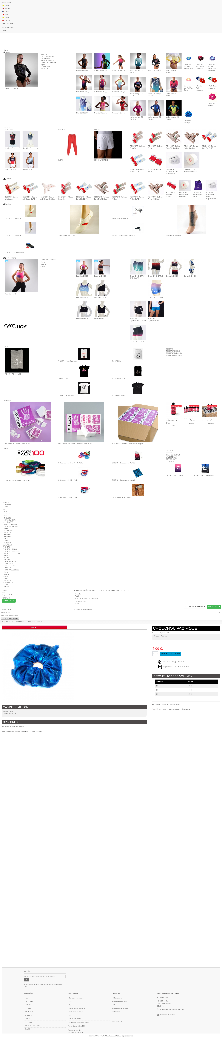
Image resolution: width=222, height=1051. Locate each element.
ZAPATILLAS (7, 545)
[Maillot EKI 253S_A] (120, 103)
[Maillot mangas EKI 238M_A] (174, 84)
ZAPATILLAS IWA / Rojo (13, 218)
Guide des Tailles (75, 1019)
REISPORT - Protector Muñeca (170, 195)
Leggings (43, 264)
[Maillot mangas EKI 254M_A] (138, 84)
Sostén (42, 266)
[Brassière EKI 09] (84, 288)
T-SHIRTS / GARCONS (174, 353)
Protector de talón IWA (173, 236)
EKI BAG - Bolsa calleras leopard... (124, 480)
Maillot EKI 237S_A (100, 92)
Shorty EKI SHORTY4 (155, 297)
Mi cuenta (116, 993)
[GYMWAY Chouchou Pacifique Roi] (38, 667)
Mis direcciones (118, 1005)
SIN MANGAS (45, 58)
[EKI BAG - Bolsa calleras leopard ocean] (138, 473)
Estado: (169, 632)
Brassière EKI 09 (82, 297)
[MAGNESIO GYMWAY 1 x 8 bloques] (30, 422)
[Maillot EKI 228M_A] (156, 61)
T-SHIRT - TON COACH (13, 374)
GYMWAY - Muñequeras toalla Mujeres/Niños (172, 171)
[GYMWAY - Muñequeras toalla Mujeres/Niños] (174, 160)
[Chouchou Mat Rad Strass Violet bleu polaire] (212, 58)
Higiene (42, 65)
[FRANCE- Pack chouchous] (200, 79)
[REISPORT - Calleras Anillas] (156, 137)
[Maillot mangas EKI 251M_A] (156, 108)
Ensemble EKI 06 (190, 276)
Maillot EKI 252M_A (11, 88)
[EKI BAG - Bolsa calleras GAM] (205, 468)
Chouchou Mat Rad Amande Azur (188, 66)
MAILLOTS (44, 54)
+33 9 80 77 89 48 (8, 27)
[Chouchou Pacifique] (188, 114)
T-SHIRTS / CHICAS (173, 351)
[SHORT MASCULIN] (108, 144)
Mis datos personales (120, 1008)
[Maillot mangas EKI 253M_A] (174, 108)
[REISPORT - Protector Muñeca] (156, 160)
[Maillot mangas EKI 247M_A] (138, 61)
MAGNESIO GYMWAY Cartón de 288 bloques (127, 444)
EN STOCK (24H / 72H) (48, 62)
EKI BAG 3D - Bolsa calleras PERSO (197, 195)
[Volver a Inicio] (2, 621)
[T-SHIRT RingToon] (138, 371)
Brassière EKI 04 (100, 276)
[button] (6, 502)
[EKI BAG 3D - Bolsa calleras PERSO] (198, 185)
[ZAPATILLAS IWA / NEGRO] (30, 245)
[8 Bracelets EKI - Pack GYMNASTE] (84, 455)
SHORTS (97, 130)
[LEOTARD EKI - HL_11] (30, 160)
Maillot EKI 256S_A (82, 70)
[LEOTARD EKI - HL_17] (12, 139)
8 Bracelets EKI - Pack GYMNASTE (70, 463)
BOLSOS (169, 453)
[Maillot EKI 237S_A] (102, 82)
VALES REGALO (171, 457)
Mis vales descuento (120, 1001)
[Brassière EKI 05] (21, 275)
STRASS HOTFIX (172, 459)
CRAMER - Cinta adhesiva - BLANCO (184, 195)
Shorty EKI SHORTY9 (155, 276)
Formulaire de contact (167, 1015)
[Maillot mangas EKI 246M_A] (174, 61)
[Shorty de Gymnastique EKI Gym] (138, 309)
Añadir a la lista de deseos (171, 704)
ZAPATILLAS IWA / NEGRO (14, 253)
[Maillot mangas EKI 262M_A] (138, 108)
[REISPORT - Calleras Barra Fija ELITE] (209, 137)
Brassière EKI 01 (100, 318)
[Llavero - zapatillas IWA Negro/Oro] (138, 228)
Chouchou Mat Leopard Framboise (200, 66)
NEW (5, 516)
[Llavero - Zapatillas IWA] (138, 211)
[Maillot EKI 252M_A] (21, 70)
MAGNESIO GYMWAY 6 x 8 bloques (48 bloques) (75, 444)
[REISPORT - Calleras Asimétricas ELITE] (30, 187)
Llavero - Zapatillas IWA (120, 218)
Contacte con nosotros (76, 998)
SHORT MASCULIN (101, 160)
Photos (34, 627)
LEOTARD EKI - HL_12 (12, 169)
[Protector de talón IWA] (191, 219)
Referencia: (155, 632)
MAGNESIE (7, 555)
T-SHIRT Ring (116, 361)
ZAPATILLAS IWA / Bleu (13, 235)
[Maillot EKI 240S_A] (120, 82)
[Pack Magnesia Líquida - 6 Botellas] (191, 409)
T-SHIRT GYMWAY (118, 395)
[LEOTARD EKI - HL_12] (12, 160)
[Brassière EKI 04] (102, 266)
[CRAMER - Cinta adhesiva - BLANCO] (191, 160)
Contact (4, 30)
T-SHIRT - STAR (63, 378)
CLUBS (5, 578)
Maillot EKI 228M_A (154, 70)
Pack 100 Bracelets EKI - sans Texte (17, 480)
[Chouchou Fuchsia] (212, 97)
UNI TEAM (44, 69)
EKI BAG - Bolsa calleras (174, 475)
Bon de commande (74, 1030)
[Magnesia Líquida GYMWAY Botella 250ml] (174, 409)
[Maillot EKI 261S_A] (102, 61)
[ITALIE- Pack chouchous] (212, 79)
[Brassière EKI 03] (102, 288)
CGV (70, 1001)
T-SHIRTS (169, 349)
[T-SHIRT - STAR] (84, 371)
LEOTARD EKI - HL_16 (30, 148)
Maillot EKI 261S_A (100, 70)
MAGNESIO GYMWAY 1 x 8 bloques (17, 444)
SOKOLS (61, 130)
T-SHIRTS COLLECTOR (174, 355)
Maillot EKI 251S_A (100, 113)
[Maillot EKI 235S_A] (120, 61)
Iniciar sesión (6, 2)
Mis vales (116, 1012)
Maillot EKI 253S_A (118, 113)
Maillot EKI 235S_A (118, 70)
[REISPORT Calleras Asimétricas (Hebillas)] (48, 187)
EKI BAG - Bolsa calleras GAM (203, 475)
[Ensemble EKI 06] (191, 266)
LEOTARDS (9, 130)
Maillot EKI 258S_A (82, 92)
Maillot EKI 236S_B (82, 113)
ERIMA (7, 506)
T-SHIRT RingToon (118, 378)
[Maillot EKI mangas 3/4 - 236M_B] (156, 84)
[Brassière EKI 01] (102, 309)
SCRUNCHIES (45, 67)
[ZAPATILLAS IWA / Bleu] (30, 228)
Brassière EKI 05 (10, 294)
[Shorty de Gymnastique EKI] (156, 309)
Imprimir (157, 704)
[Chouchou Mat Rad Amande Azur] (188, 58)
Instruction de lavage (76, 1012)
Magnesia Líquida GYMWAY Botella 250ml (172, 421)
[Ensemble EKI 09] (174, 266)
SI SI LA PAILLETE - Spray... (122, 497)
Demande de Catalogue (77, 1008)
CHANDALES (8, 582)
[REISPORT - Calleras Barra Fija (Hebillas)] (174, 137)
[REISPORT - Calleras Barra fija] (138, 137)
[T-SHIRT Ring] (138, 354)
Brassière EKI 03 (100, 297)
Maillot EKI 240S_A (118, 92)
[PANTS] (72, 144)
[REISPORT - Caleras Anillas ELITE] (138, 160)
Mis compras (117, 998)
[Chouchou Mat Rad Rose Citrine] (188, 79)
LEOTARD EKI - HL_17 (12, 148)
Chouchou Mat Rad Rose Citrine (188, 88)
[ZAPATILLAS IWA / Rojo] (30, 211)
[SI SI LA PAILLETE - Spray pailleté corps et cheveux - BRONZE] (138, 490)
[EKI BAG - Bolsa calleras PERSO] (138, 455)
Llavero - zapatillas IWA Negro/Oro (123, 235)
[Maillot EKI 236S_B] (84, 103)
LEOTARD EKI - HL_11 (30, 169)
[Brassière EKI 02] (84, 309)
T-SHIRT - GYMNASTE (66, 395)
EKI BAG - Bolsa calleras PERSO (123, 463)
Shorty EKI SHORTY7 (137, 342)
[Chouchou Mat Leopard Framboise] (200, 58)
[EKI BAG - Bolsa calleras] (178, 468)
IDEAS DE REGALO (173, 455)
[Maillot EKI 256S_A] (84, 61)
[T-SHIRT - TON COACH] (17, 360)
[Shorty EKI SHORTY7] (138, 332)
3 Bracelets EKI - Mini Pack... (68, 480)
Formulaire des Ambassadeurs (79, 1022)
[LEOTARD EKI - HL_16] (30, 139)
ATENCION (170, 461)
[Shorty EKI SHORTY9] (156, 266)
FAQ (70, 1015)
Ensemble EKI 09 (172, 276)
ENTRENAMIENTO (47, 56)
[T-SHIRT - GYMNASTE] (84, 388)
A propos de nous (75, 1005)
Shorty (42, 262)
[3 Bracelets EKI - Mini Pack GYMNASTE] (84, 473)
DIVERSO (169, 451)
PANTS (60, 160)
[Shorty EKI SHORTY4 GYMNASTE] (138, 266)
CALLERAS (7, 543)
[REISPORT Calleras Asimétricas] (12, 187)
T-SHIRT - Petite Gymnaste (67, 361)
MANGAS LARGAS (47, 60)
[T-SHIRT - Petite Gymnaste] (84, 354)
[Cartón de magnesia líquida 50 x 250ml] (209, 409)
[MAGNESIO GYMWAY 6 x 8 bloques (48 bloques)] (84, 422)
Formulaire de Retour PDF (76, 1026)
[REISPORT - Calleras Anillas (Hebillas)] (191, 137)
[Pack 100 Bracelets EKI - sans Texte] (30, 464)
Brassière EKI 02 (82, 318)
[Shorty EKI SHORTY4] (156, 288)
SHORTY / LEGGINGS (48, 260)
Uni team (8, 504)
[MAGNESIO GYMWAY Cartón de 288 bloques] (138, 422)
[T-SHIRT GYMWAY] (138, 388)
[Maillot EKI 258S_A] (84, 82)
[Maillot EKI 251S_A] (102, 103)
